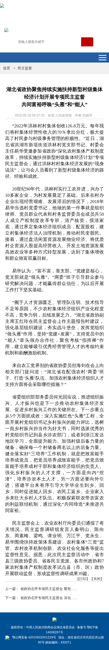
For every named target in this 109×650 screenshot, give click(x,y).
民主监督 (25, 68)
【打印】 (83, 579)
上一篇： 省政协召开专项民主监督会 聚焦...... (41, 589)
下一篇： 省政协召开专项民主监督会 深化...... (41, 598)
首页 (6, 68)
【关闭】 (97, 579)
